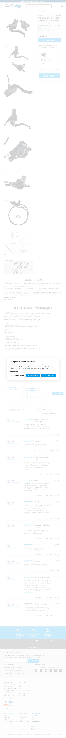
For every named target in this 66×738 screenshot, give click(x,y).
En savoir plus (14, 371)
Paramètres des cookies (17, 375)
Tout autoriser (49, 375)
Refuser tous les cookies (33, 375)
